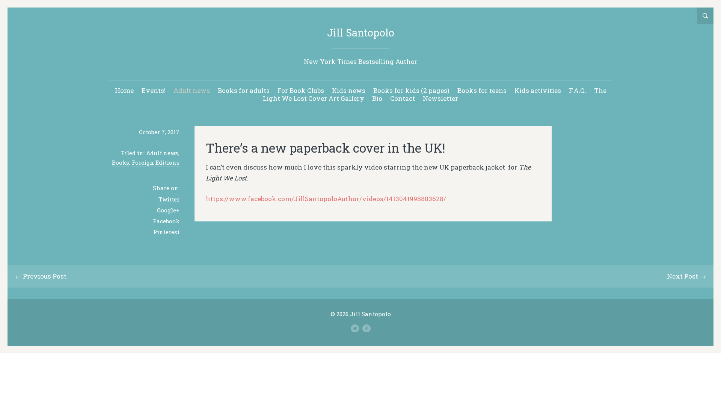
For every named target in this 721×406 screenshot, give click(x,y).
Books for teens (482, 90)
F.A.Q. (577, 90)
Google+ (168, 210)
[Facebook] (366, 328)
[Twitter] (355, 328)
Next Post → (686, 276)
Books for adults (244, 90)
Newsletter (440, 98)
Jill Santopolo (360, 32)
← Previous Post (40, 276)
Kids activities (537, 90)
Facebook (166, 221)
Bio (377, 98)
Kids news (348, 90)
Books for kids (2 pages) (411, 90)
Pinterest (166, 232)
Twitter (168, 199)
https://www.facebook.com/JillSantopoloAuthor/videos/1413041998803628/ (326, 198)
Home (124, 90)
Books (120, 162)
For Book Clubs (301, 90)
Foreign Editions (155, 162)
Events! (154, 90)
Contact (402, 98)
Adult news (191, 90)
